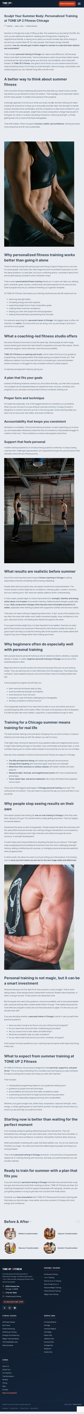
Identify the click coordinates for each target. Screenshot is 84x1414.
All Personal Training (51, 1274)
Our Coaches (6, 1373)
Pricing (4, 1383)
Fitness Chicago (31, 26)
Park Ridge (47, 1332)
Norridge (47, 1325)
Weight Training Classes (10, 1339)
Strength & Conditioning (10, 1335)
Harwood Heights (50, 1329)
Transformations (8, 1376)
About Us (5, 1366)
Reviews (5, 1380)
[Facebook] (4, 1308)
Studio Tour (6, 1370)
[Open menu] (79, 4)
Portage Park (48, 1345)
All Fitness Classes (8, 1322)
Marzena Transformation (29, 1248)
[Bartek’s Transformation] (50, 1248)
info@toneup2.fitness (13, 1296)
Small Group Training (9, 1332)
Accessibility (34, 1408)
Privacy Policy (14, 1408)
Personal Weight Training (52, 1288)
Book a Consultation (67, 4)
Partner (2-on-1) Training (52, 1281)
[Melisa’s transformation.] (10, 1233)
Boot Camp (6, 1325)
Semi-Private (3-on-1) (51, 1284)
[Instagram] (10, 1308)
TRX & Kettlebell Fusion (10, 1342)
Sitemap (5, 1408)
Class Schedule (7, 1345)
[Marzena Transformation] (10, 1248)
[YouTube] (15, 1308)
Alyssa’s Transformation (67, 1234)
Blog (4, 1386)
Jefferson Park (49, 1339)
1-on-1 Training (49, 1277)
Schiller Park (48, 1352)
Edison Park (48, 1335)
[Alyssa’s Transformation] (50, 1233)
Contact (5, 1390)
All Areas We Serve (50, 1322)
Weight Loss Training (51, 1294)
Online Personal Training (52, 1291)
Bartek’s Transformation (67, 1248)
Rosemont (47, 1349)
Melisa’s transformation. (28, 1234)
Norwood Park (49, 1342)
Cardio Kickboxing (8, 1329)
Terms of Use (24, 1408)
